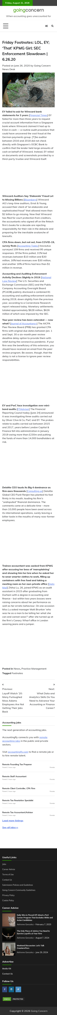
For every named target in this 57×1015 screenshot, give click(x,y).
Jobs (4, 864)
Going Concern (39, 1010)
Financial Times (38, 115)
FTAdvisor (23, 409)
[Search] (52, 26)
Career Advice (8, 869)
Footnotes (17, 673)
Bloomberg (30, 199)
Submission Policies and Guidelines (17, 885)
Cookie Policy (8, 900)
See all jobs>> (10, 827)
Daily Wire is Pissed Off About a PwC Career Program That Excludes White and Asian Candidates (35, 917)
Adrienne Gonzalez (25, 924)
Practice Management (34, 668)
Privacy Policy (8, 895)
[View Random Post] (46, 26)
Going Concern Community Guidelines (18, 890)
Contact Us (7, 880)
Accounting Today (28, 245)
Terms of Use (8, 874)
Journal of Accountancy (24, 323)
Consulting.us (34, 491)
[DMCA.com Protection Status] (13, 1000)
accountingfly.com (18, 751)
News (17, 668)
